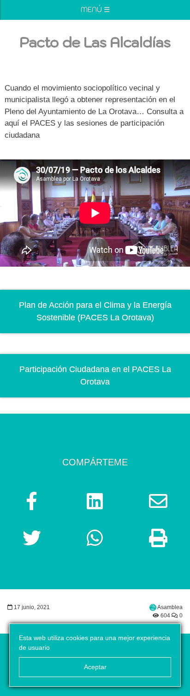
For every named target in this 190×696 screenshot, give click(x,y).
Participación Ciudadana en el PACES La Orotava (95, 375)
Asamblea (170, 607)
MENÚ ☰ (95, 9)
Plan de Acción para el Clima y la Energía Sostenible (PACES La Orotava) (95, 311)
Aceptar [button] (95, 667)
